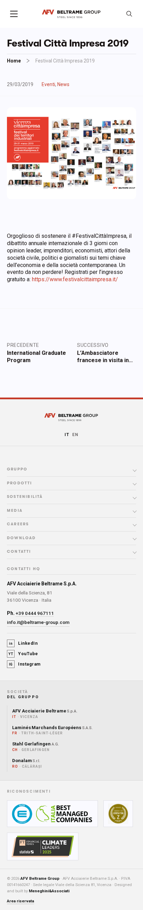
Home (14, 61)
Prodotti (19, 483)
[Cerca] (129, 14)
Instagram (25, 664)
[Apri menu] (14, 14)
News (63, 84)
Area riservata (20, 901)
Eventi (48, 84)
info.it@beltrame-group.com (38, 622)
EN (75, 434)
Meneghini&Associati (49, 890)
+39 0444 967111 (35, 613)
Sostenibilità (25, 497)
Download (21, 538)
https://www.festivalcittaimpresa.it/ (75, 279)
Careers (18, 524)
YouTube (23, 653)
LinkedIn (23, 643)
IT (67, 434)
